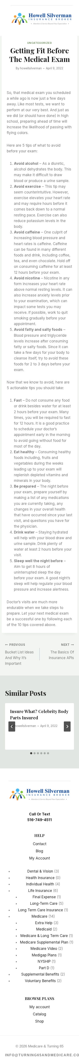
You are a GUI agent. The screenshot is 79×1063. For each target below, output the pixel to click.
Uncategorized (39, 42)
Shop (39, 1021)
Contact (39, 844)
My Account (39, 858)
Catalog (39, 1014)
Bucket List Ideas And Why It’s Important (19, 654)
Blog (39, 851)
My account (39, 1007)
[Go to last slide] (11, 726)
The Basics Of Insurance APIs (61, 651)
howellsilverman (31, 68)
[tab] (31, 753)
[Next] (67, 726)
